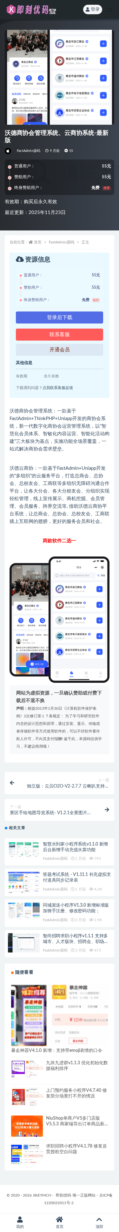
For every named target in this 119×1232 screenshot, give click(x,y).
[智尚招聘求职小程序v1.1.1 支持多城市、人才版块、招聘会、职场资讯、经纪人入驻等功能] (24, 942)
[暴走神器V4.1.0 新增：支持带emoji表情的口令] (59, 1030)
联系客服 (60, 334)
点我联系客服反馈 (58, 388)
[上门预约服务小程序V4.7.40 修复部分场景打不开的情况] (27, 1097)
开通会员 (60, 349)
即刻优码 (63, 1195)
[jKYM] (8, 151)
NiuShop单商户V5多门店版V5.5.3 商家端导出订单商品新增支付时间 (75, 1124)
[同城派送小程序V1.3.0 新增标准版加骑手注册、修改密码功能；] (24, 910)
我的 (20, 1227)
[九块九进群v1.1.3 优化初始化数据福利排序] (27, 1069)
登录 (95, 9)
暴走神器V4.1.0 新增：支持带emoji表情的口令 (56, 1050)
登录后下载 (59, 317)
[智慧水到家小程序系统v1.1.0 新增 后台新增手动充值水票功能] (24, 849)
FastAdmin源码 (28, 151)
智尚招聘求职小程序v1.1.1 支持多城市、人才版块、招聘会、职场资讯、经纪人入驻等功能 (76, 942)
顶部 (99, 1227)
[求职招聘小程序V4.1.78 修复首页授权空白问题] (27, 1159)
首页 (38, 242)
